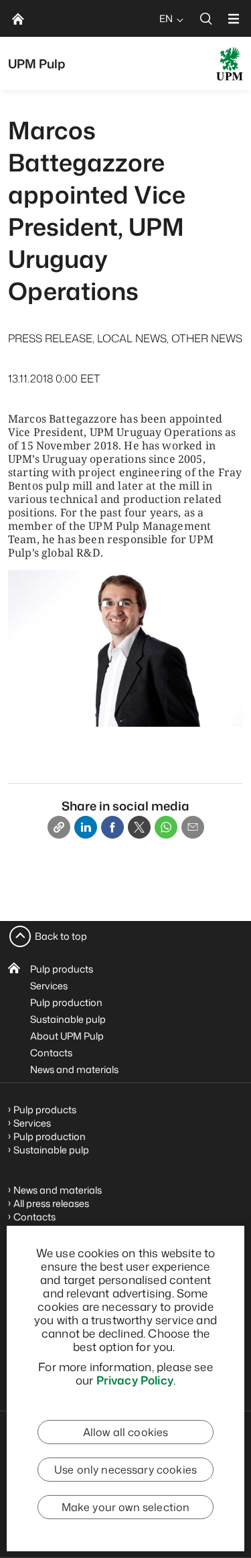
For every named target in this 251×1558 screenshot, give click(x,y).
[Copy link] (59, 827)
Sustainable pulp (68, 1019)
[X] (139, 827)
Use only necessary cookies (125, 1469)
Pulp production (66, 1002)
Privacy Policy (134, 1380)
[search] (206, 18)
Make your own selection (126, 1507)
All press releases (51, 1203)
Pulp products (61, 969)
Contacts (51, 1053)
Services (49, 986)
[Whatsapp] (166, 827)
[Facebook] (112, 827)
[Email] (192, 827)
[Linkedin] (85, 827)
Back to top (61, 936)
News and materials (74, 1069)
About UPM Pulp (67, 1036)
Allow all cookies (126, 1432)
